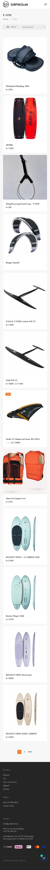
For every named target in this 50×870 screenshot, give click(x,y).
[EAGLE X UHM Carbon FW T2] (25, 295)
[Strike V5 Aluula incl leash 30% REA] (25, 412)
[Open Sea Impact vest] (25, 471)
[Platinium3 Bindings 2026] (25, 59)
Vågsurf (6, 786)
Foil (4, 779)
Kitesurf (6, 775)
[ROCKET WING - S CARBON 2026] (25, 530)
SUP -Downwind (9, 782)
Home (5, 19)
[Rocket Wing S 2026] (25, 589)
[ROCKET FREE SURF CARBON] (25, 707)
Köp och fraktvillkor (10, 802)
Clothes (6, 789)
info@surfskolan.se (10, 824)
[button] (45, 4)
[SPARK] (25, 118)
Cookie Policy (8, 806)
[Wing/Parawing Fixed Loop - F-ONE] (25, 177)
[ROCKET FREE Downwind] (25, 648)
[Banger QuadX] (25, 236)
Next (30, 752)
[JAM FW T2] (25, 353)
